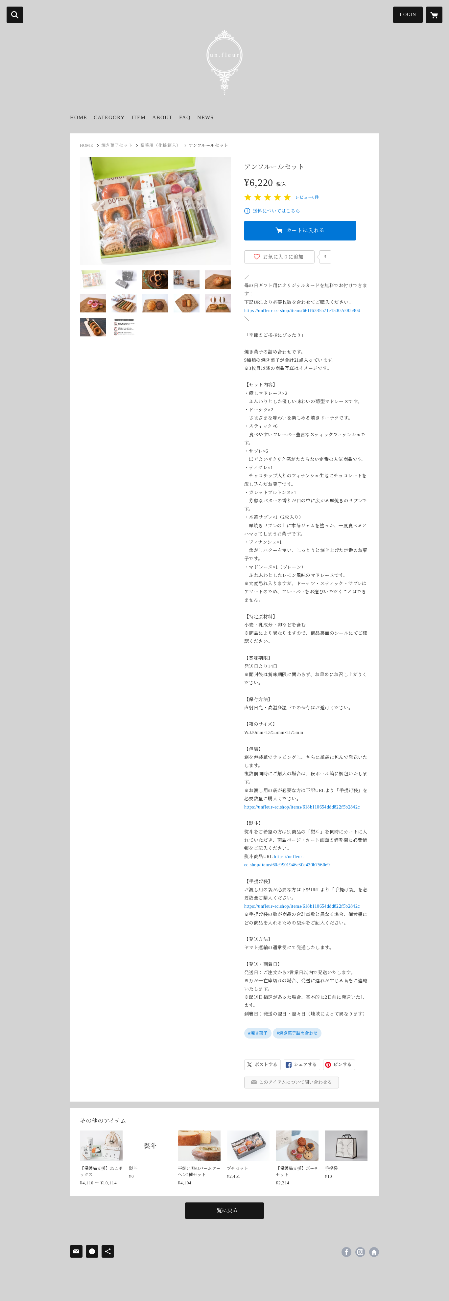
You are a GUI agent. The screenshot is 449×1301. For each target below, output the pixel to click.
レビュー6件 (307, 197)
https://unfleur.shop (374, 1252)
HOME (78, 117)
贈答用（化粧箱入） (160, 145)
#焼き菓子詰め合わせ (297, 1033)
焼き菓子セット (117, 145)
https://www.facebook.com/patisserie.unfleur (346, 1252)
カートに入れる (305, 230)
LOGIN (408, 14)
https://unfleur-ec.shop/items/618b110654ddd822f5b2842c (302, 807)
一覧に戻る (224, 1210)
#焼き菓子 (258, 1033)
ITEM (138, 117)
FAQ (185, 117)
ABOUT (162, 117)
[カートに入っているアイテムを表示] (434, 15)
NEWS (205, 117)
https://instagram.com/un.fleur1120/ (360, 1252)
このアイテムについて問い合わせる (295, 1082)
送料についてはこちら (276, 211)
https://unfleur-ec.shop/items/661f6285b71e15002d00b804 (302, 310)
